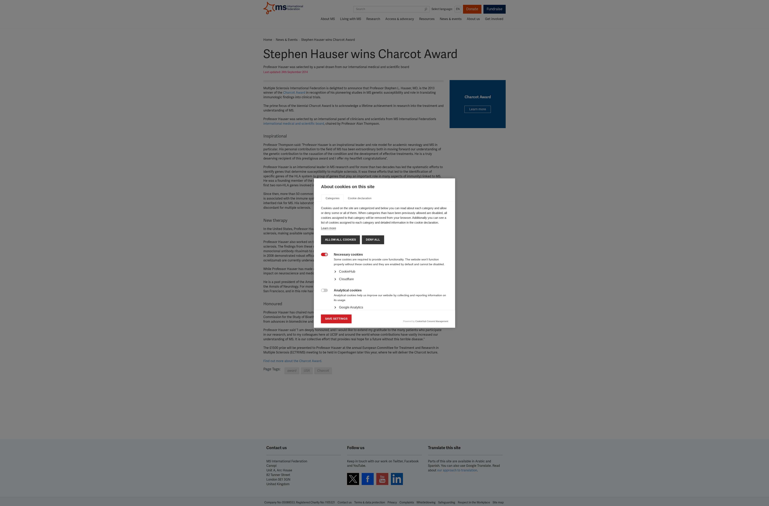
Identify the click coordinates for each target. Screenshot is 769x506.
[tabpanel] (384, 282)
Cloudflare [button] (346, 279)
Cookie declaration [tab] (359, 198)
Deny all (373, 239)
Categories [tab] (332, 198)
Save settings (336, 318)
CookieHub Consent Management (431, 321)
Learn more (328, 228)
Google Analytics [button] (351, 307)
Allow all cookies (340, 239)
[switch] (322, 255)
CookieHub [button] (347, 271)
